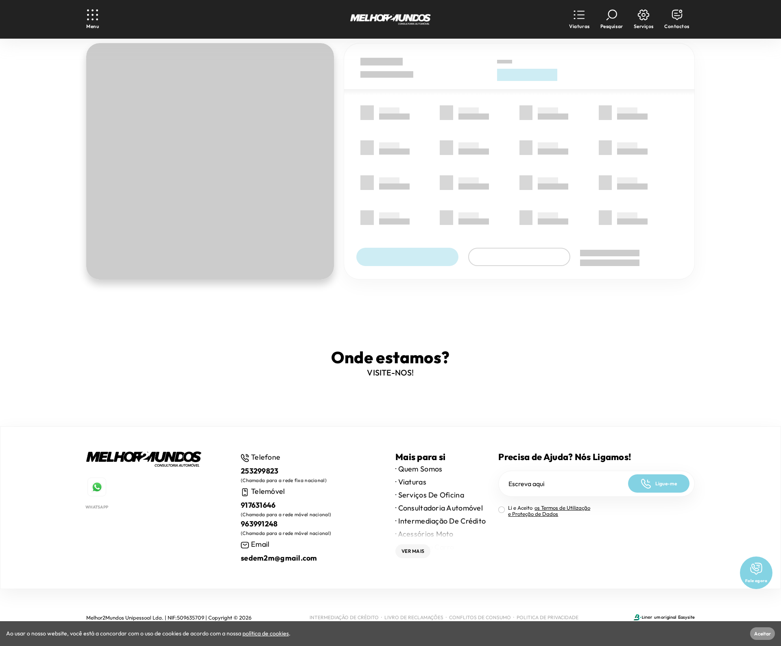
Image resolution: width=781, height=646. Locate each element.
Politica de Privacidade (547, 617)
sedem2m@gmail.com (279, 558)
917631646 (258, 505)
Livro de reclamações (413, 617)
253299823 (260, 471)
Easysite (686, 617)
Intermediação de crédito (344, 617)
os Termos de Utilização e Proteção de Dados (549, 510)
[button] (579, 19)
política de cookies (265, 633)
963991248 (259, 523)
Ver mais (412, 551)
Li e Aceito (549, 511)
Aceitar (762, 634)
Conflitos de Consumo (480, 617)
